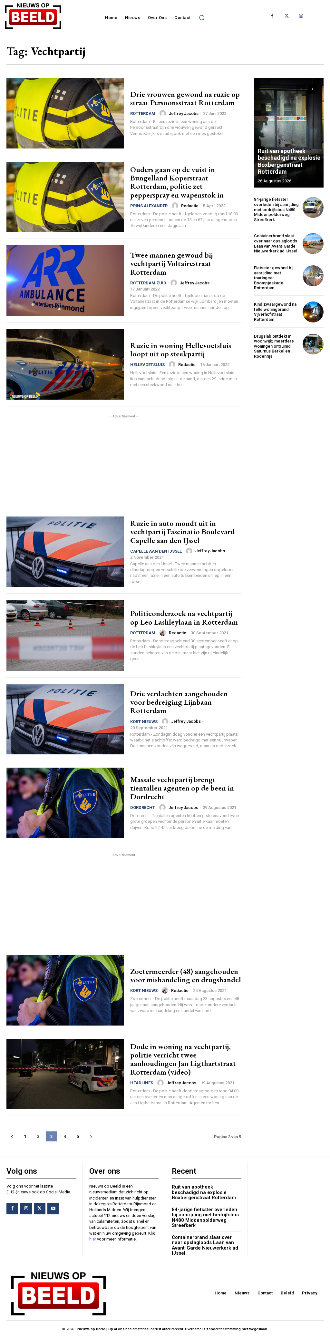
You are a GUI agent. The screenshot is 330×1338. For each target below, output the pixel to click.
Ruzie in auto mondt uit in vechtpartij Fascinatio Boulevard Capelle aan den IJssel (182, 531)
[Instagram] (301, 16)
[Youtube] (53, 1208)
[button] (202, 18)
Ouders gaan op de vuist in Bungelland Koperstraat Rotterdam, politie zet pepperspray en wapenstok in (177, 182)
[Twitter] (286, 16)
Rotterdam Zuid (148, 283)
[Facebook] (272, 16)
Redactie (190, 205)
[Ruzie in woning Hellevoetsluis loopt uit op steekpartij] (65, 364)
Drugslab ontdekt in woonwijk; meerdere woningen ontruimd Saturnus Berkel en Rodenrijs (274, 346)
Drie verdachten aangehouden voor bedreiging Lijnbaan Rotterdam (179, 702)
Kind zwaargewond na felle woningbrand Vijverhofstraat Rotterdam (275, 312)
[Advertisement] (123, 465)
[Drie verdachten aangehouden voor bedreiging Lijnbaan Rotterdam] (65, 719)
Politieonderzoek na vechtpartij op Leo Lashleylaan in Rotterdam (184, 617)
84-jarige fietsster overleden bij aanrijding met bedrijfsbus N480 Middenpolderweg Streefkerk (276, 209)
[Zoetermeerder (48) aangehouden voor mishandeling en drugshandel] (65, 990)
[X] (39, 1208)
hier (92, 1239)
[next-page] (91, 1136)
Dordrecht (142, 807)
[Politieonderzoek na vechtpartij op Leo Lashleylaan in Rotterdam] (65, 635)
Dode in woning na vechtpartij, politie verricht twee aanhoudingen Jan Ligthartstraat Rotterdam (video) (183, 1059)
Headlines (141, 1082)
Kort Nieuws (144, 721)
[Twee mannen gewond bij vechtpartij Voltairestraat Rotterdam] (65, 280)
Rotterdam (142, 113)
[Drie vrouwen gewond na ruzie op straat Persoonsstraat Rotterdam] (65, 113)
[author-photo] (164, 113)
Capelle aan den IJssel (156, 551)
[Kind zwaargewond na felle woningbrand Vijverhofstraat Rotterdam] (313, 311)
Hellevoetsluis (147, 364)
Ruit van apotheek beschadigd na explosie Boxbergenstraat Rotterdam (289, 161)
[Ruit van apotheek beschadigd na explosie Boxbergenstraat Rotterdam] (289, 133)
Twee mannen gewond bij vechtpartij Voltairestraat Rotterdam (171, 263)
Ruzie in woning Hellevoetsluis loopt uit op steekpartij (180, 349)
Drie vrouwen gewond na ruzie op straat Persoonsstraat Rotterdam (185, 98)
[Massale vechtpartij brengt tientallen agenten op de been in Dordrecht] (65, 803)
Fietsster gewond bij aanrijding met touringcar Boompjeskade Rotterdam (273, 277)
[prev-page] (11, 1136)
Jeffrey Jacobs (184, 113)
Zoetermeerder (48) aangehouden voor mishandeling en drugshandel (185, 975)
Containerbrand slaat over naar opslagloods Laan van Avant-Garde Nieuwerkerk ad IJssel (275, 243)
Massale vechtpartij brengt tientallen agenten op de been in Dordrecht (182, 788)
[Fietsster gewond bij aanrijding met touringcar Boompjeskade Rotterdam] (313, 275)
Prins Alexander (149, 205)
